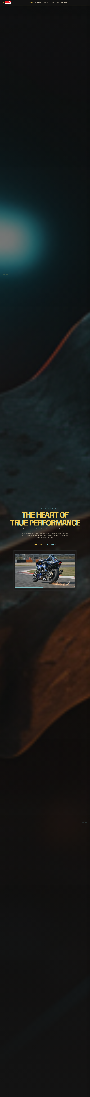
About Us (64, 2)
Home (31, 2)
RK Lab (47, 2)
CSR (53, 2)
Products (38, 2)
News (57, 2)
